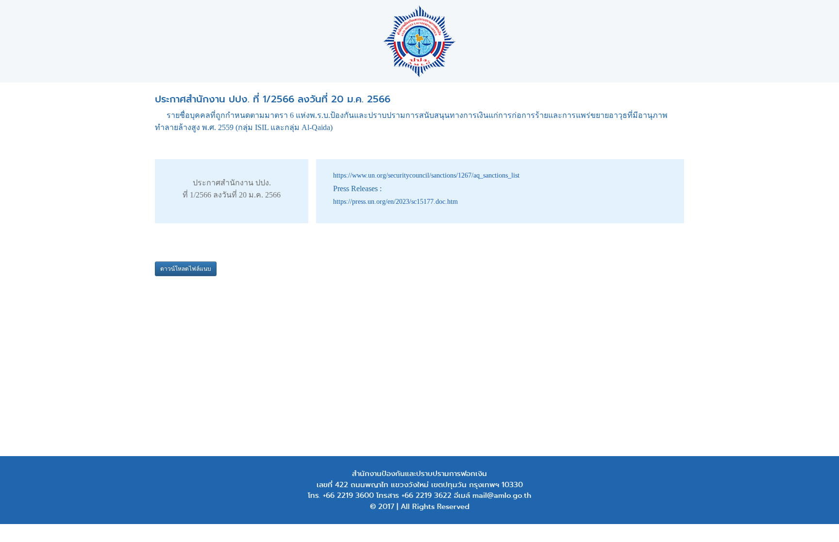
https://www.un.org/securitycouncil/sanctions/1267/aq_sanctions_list (426, 175)
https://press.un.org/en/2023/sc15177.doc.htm (395, 201)
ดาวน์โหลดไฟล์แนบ (185, 268)
